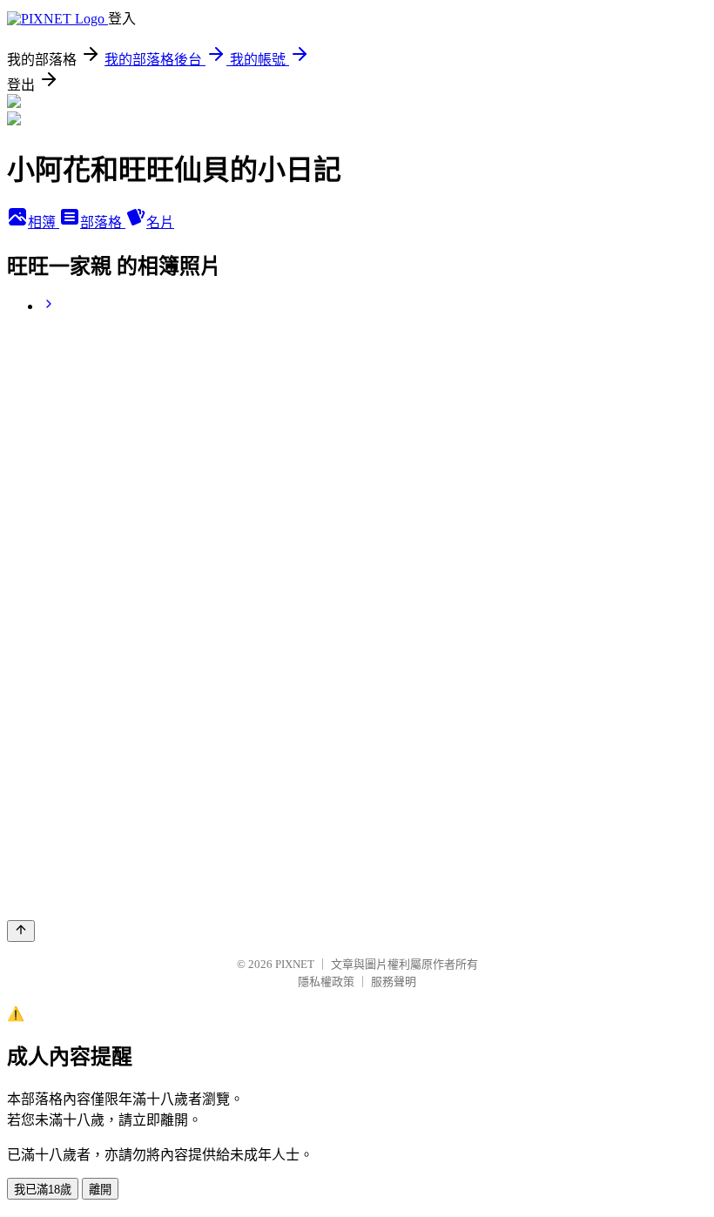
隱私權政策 (326, 981)
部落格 (102, 222)
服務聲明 (393, 981)
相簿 (43, 222)
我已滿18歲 (42, 1189)
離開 (100, 1189)
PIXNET (294, 964)
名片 (160, 222)
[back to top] (21, 931)
